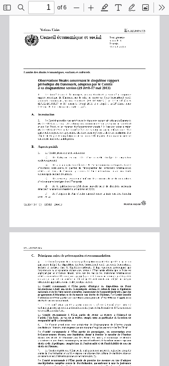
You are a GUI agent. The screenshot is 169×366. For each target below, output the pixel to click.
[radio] (104, 7)
